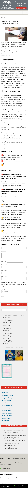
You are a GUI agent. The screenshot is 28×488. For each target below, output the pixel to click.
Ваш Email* (4, 261)
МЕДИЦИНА (6, 330)
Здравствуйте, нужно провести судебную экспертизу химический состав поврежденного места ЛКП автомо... (14, 432)
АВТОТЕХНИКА (7, 322)
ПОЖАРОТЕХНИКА (8, 333)
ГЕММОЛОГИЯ (7, 340)
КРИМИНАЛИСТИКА (8, 320)
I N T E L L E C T (7, 327)
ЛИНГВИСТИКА (7, 319)
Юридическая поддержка (14, 304)
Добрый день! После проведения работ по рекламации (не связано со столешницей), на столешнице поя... (15, 440)
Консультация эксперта (14, 426)
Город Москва (5, 392)
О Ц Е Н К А (6, 332)
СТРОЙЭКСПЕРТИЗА (8, 324)
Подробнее (3, 484)
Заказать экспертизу (21, 8)
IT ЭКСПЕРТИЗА (7, 317)
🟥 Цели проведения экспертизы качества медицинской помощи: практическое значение (13, 191)
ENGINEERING (7, 325)
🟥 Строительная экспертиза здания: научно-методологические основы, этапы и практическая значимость (13, 157)
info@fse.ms (21, 5)
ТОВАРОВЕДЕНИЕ (8, 341)
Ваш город (4, 276)
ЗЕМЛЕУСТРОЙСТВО (8, 337)
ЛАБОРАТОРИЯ (7, 328)
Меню (25, 12)
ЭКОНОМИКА (7, 335)
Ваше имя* (4, 265)
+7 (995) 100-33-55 (21, 4)
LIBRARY (3, 17)
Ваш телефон (4, 270)
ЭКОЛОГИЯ (6, 338)
